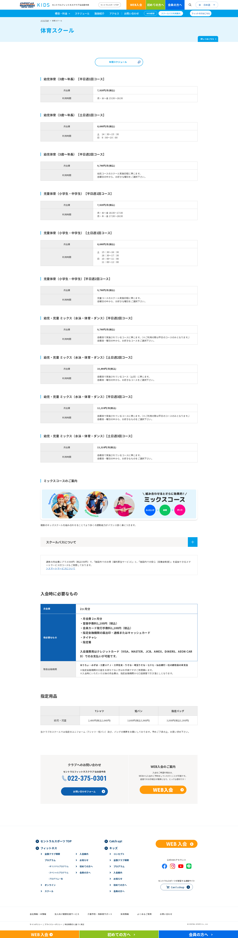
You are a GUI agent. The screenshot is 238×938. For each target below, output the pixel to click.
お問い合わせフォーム (84, 791)
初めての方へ (155, 5)
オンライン (50, 885)
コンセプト (119, 854)
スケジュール (82, 13)
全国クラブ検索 (52, 854)
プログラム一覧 (55, 878)
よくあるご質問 (144, 914)
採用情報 (125, 914)
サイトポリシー (36, 924)
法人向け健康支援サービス (67, 914)
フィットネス (48, 848)
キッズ (113, 848)
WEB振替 (151, 13)
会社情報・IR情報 (38, 914)
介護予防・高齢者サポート (100, 914)
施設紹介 (99, 13)
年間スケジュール (118, 62)
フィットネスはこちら (200, 13)
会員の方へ (175, 5)
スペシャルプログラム (58, 872)
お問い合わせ (131, 13)
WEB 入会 (176, 843)
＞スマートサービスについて (60, 568)
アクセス (114, 13)
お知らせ (84, 860)
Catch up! (115, 841)
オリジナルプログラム (58, 866)
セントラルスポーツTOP (110, 5)
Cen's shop (177, 887)
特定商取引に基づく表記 (74, 924)
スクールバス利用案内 (170, 13)
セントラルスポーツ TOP (56, 841)
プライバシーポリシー (53, 924)
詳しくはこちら (207, 39)
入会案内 (84, 854)
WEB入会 (136, 5)
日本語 (207, 5)
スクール (49, 891)
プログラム (50, 860)
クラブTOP (44, 20)
